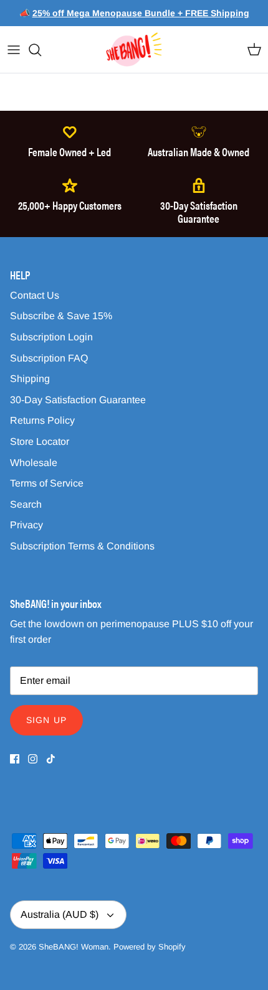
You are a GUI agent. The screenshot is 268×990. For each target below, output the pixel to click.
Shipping (30, 378)
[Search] (41, 49)
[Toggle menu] (13, 49)
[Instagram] (32, 759)
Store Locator (39, 441)
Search (26, 504)
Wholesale (33, 462)
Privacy (26, 525)
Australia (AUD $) (59, 914)
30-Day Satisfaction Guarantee (78, 400)
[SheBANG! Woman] (134, 49)
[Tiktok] (50, 759)
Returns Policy (42, 420)
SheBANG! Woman (73, 946)
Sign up (46, 720)
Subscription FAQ (49, 358)
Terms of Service (47, 483)
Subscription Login (51, 337)
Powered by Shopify (149, 946)
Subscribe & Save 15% (61, 316)
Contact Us (34, 295)
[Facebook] (14, 759)
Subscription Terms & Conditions (82, 546)
